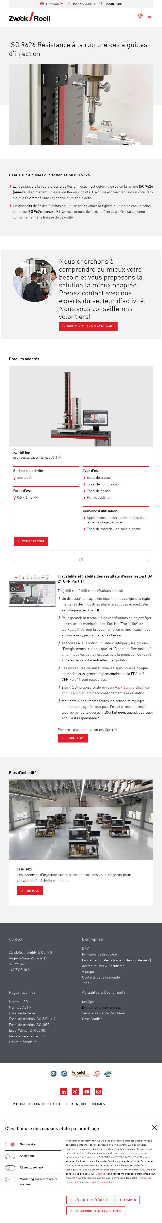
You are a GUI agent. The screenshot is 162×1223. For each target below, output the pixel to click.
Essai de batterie (22, 1013)
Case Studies (92, 1019)
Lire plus (32, 891)
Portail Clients (84, 4)
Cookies (98, 1104)
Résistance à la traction (27, 1036)
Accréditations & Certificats (103, 966)
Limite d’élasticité (22, 1042)
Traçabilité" (75, 738)
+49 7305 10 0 (19, 970)
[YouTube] (87, 1094)
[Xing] (75, 1094)
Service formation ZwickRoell (104, 1013)
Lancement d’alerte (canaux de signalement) (116, 960)
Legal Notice (76, 1104)
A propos (89, 972)
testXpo (88, 1002)
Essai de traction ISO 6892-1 (31, 1025)
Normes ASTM (20, 1007)
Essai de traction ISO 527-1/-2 (32, 1019)
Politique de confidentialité (37, 1104)
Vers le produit (33, 541)
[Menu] (149, 16)
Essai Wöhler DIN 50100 (27, 1030)
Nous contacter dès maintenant (90, 326)
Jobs (85, 983)
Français (52, 4)
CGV (85, 949)
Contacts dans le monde (101, 977)
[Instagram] (98, 1094)
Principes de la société (99, 954)
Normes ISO (18, 1002)
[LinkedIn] (64, 1094)
